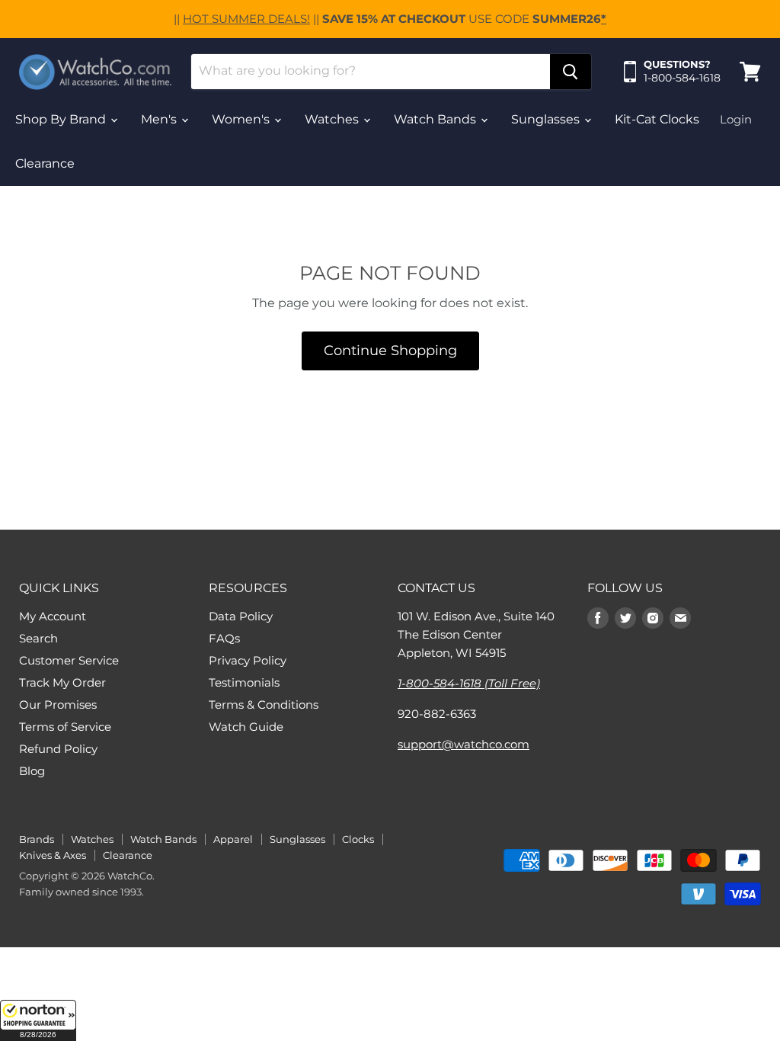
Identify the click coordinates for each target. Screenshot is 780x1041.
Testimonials (244, 682)
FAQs (224, 638)
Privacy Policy (247, 660)
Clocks (358, 839)
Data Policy (241, 616)
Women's (242, 119)
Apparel (233, 839)
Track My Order (62, 682)
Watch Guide (246, 726)
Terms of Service (65, 726)
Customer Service (69, 660)
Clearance (45, 163)
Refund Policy (58, 749)
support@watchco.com (463, 744)
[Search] (570, 71)
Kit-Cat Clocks (657, 119)
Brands (36, 839)
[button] (38, 1020)
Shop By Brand (62, 119)
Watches (333, 119)
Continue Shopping (390, 350)
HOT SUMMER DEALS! (246, 18)
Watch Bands (436, 119)
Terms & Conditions (263, 704)
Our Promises (58, 704)
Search (38, 638)
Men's (160, 119)
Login (736, 119)
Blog (32, 771)
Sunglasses (547, 119)
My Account (52, 616)
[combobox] (370, 71)
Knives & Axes (52, 855)
